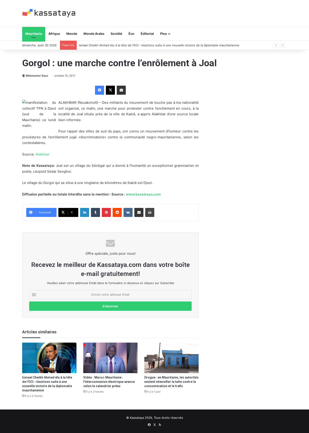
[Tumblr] (95, 212)
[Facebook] (99, 90)
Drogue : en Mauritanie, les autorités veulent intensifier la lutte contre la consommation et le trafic (171, 382)
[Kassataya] (48, 13)
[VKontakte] (128, 212)
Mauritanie (33, 33)
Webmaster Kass (37, 75)
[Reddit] (117, 212)
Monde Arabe (93, 33)
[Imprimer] (149, 212)
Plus (163, 33)
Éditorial (147, 33)
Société (116, 33)
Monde (71, 33)
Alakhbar (43, 154)
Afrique (54, 33)
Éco (131, 33)
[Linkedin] (84, 212)
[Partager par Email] (121, 90)
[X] (110, 90)
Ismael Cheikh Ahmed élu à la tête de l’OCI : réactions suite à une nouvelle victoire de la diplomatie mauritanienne (159, 45)
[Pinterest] (106, 212)
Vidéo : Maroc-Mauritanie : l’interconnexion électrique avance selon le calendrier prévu (109, 382)
